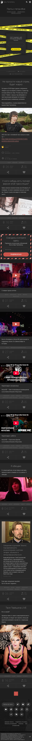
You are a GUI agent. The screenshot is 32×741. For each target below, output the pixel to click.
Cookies (21, 723)
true (28, 504)
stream (22, 162)
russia (17, 589)
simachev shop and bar (10, 397)
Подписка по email (21, 722)
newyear (16, 296)
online (15, 162)
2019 (7, 294)
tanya (25, 676)
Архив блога (21, 11)
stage (22, 397)
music (25, 294)
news (18, 587)
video (27, 397)
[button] (16, 275)
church (7, 587)
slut (23, 504)
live (9, 162)
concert (6, 395)
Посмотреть (16, 49)
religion (10, 589)
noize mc (25, 395)
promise (17, 504)
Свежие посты (9, 722)
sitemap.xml (16, 725)
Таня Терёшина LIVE (16, 608)
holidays (13, 294)
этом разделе (21, 739)
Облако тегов (11, 11)
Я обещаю (16, 466)
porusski (25, 587)
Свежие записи (16, 13)
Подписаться (16, 254)
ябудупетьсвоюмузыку (18, 347)
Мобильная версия (11, 723)
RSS (26, 723)
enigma (5, 504)
